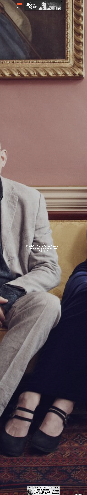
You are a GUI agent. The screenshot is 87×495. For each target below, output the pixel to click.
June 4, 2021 (41, 253)
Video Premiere (43, 243)
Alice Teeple (45, 253)
